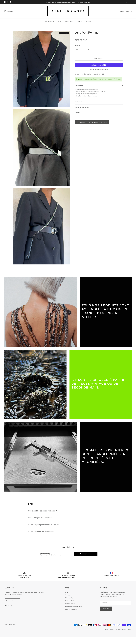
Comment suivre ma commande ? (42, 532)
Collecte (79, 21)
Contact (67, 595)
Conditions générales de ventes (123, 629)
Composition (79, 85)
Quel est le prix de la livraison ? (40, 518)
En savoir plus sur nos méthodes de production (92, 122)
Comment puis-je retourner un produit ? (44, 525)
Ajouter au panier (99, 58)
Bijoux (59, 21)
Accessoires (69, 21)
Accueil (5, 28)
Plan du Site (69, 598)
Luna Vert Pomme (13, 28)
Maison (88, 21)
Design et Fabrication (82, 107)
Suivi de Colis (69, 601)
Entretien (77, 112)
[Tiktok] (10, 2)
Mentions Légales (109, 629)
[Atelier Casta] (68, 11)
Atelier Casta (12, 624)
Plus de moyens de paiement (99, 69)
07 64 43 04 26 (70, 603)
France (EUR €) (126, 2)
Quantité (77, 45)
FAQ (66, 592)
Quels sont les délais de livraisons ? (42, 511)
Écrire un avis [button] (85, 554)
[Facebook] (4, 2)
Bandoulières (49, 21)
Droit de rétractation (71, 609)
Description (78, 102)
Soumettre (106, 609)
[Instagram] (7, 2)
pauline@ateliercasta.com (73, 606)
